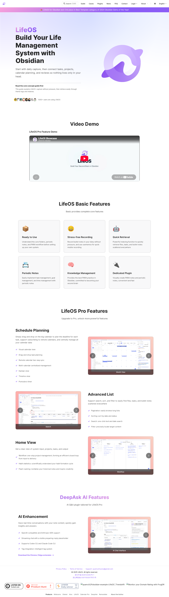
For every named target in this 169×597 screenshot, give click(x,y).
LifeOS (76, 594)
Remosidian (103, 594)
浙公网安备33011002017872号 (84, 577)
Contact (124, 4)
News (109, 4)
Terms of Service (76, 569)
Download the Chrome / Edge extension (36, 555)
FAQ (116, 4)
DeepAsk (94, 594)
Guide (83, 4)
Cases (91, 4)
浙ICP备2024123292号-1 (84, 575)
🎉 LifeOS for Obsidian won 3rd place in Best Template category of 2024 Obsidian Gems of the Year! (84, 10)
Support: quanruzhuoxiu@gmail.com (99, 569)
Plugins (100, 4)
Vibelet (64, 594)
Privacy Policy (61, 569)
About (143, 4)
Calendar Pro (84, 594)
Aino (70, 594)
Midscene (57, 594)
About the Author (117, 594)
